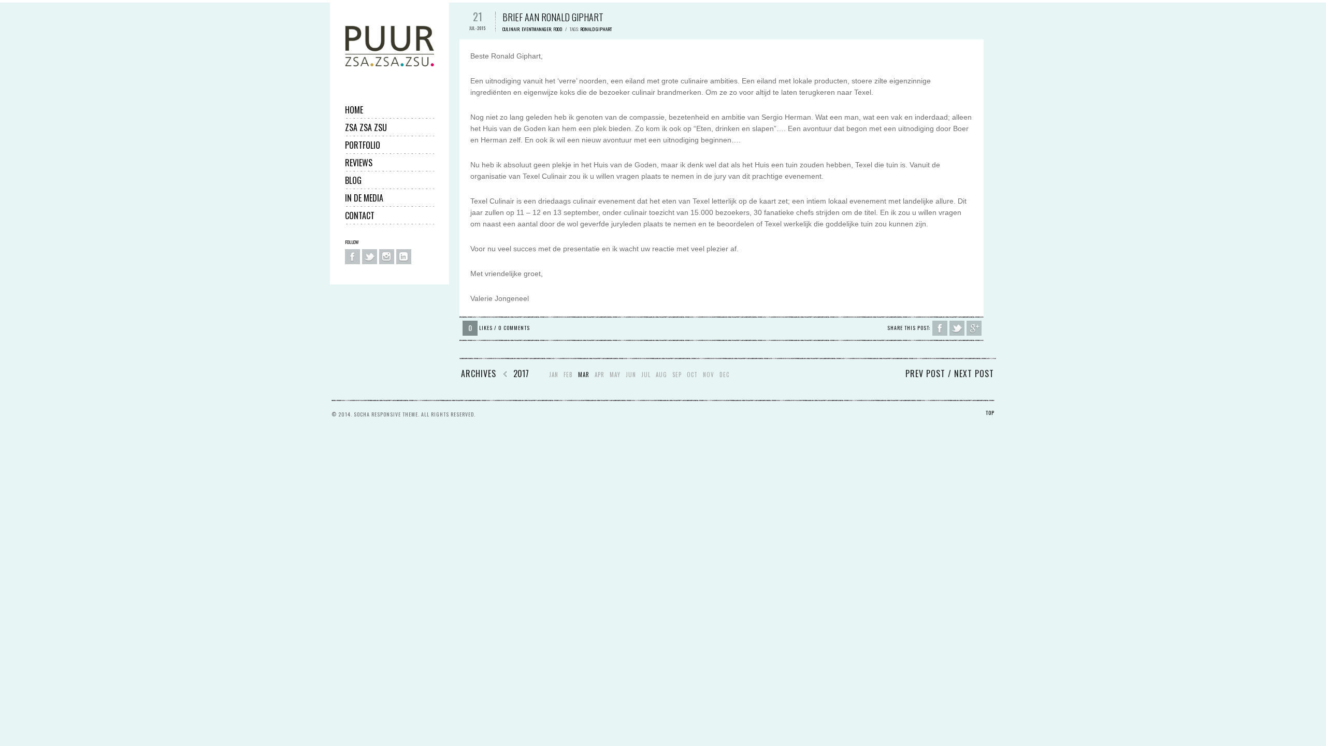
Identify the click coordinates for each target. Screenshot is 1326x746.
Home (354, 110)
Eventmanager (536, 29)
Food (557, 29)
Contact (359, 215)
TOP (990, 413)
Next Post (974, 373)
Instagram (386, 256)
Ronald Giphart (596, 29)
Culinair (511, 29)
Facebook (352, 256)
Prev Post (925, 373)
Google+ (974, 328)
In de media (364, 198)
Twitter (369, 256)
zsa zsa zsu (366, 127)
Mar (583, 375)
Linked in (403, 256)
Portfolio (362, 145)
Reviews (358, 162)
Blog (353, 180)
